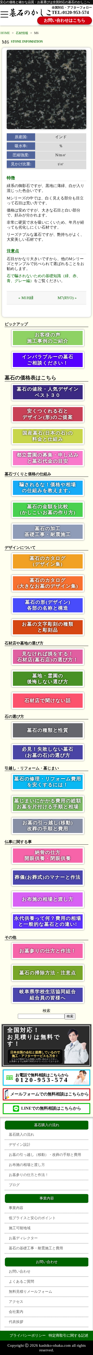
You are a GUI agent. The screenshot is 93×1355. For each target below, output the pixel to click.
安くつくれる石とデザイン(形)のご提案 (47, 413)
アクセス (16, 1302)
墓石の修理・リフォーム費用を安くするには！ (47, 781)
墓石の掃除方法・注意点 (47, 972)
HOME (5, 33)
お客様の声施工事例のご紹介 (47, 337)
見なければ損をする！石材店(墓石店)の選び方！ (47, 656)
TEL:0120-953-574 (70, 12)
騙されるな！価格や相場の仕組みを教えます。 (47, 487)
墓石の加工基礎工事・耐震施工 (48, 531)
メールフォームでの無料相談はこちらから (49, 1094)
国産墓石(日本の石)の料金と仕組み (47, 435)
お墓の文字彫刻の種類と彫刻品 (48, 627)
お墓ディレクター (23, 1238)
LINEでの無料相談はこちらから (51, 1108)
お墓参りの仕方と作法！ (47, 950)
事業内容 (16, 1208)
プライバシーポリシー (28, 1335)
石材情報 (22, 33)
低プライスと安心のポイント (32, 1218)
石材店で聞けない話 (48, 700)
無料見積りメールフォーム (30, 1292)
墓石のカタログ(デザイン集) (48, 561)
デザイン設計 (19, 1145)
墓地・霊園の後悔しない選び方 (47, 678)
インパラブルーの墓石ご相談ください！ (48, 359)
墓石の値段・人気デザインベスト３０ (48, 392)
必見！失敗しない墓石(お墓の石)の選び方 (48, 752)
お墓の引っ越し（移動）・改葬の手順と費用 (45, 1155)
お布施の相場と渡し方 (48, 899)
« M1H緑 (26, 298)
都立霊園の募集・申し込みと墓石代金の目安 (48, 457)
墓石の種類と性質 (47, 730)
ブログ (14, 1185)
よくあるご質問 (21, 1281)
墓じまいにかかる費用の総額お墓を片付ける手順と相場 (47, 803)
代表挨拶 (16, 1322)
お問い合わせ (19, 1271)
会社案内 (16, 1312)
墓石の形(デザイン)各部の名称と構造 (48, 605)
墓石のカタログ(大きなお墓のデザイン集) (47, 583)
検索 (46, 1011)
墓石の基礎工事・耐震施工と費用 (36, 1248)
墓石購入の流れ (21, 1134)
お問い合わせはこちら (64, 20)
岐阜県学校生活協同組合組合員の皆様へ (47, 994)
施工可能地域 (19, 1228)
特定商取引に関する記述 (68, 1335)
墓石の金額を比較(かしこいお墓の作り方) (48, 509)
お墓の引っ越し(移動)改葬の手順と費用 (47, 825)
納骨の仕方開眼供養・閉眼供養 (48, 855)
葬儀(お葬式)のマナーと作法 (48, 877)
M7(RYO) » (67, 298)
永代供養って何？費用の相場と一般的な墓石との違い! (47, 921)
